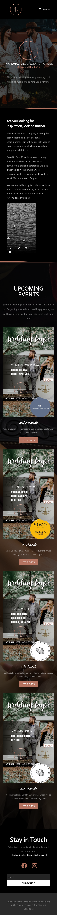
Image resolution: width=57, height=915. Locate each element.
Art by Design (17, 905)
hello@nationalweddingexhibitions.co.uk (28, 855)
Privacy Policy (31, 905)
